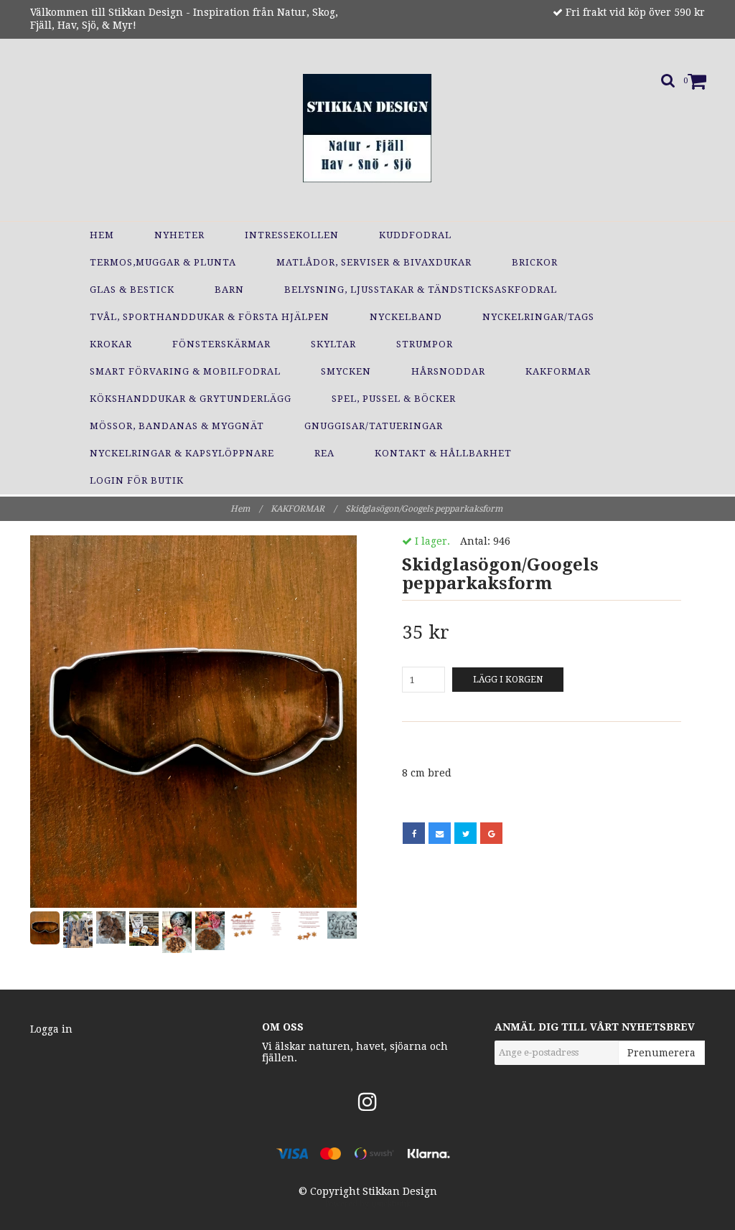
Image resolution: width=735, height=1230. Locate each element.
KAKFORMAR (558, 371)
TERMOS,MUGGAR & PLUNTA (163, 262)
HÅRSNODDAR (448, 371)
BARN (229, 289)
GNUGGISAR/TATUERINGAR (373, 426)
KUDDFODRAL (415, 235)
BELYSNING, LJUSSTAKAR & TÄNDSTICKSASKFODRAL (420, 289)
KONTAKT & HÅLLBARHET (443, 453)
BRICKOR (535, 262)
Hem (102, 235)
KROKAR (111, 344)
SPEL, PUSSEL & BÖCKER (394, 398)
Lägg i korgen (508, 680)
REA (324, 453)
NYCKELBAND (406, 316)
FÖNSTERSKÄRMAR (221, 344)
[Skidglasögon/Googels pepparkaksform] (193, 721)
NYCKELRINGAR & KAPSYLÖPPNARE (182, 453)
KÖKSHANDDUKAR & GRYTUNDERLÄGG (190, 398)
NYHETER (179, 235)
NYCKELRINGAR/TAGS (538, 316)
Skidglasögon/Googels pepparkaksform (425, 509)
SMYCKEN (346, 371)
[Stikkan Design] (367, 125)
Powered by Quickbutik (368, 1204)
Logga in (51, 1029)
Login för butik (137, 480)
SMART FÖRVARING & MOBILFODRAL (185, 371)
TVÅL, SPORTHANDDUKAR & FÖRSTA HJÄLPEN (209, 316)
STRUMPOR (424, 344)
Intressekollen (292, 235)
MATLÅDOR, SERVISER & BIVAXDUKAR (374, 262)
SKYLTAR (333, 344)
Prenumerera (661, 1052)
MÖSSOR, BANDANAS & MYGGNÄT (177, 426)
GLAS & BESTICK (132, 289)
